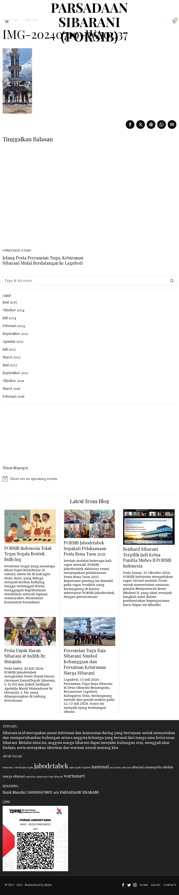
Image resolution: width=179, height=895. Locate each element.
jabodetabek (51, 765)
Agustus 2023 (13, 341)
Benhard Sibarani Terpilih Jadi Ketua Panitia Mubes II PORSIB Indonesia (147, 557)
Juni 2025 (10, 302)
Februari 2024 (14, 325)
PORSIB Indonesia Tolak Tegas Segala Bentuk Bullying (28, 554)
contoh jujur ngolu (23, 767)
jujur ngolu (75, 767)
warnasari (74, 776)
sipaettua (31, 776)
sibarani (126, 767)
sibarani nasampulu (147, 767)
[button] (172, 280)
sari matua (115, 767)
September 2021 (15, 372)
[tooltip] (130, 124)
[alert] (89, 478)
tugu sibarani (56, 776)
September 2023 (15, 333)
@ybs (48, 885)
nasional (100, 766)
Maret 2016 (11, 388)
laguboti (86, 767)
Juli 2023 (9, 349)
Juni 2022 (10, 365)
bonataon (8, 767)
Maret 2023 (11, 357)
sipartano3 (42, 776)
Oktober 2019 (13, 380)
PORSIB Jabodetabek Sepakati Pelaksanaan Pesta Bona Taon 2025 (85, 548)
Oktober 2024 (13, 310)
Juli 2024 (9, 317)
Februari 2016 (13, 396)
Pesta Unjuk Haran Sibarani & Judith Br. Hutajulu (25, 656)
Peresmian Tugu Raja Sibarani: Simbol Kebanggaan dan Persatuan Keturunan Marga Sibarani (85, 662)
